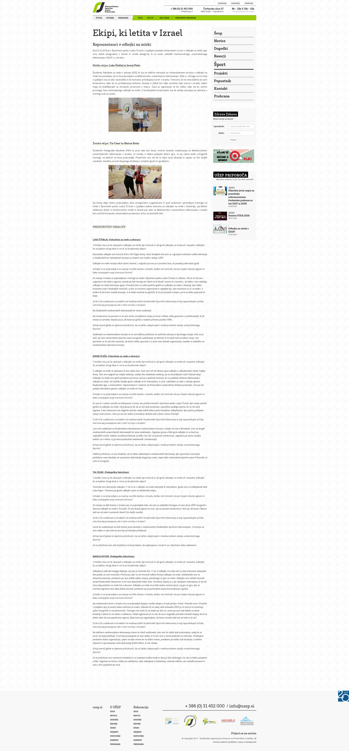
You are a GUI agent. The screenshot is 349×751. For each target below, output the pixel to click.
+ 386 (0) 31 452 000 (182, 8)
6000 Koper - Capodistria (212, 11)
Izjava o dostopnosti (247, 742)
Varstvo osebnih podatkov (225, 742)
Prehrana (123, 18)
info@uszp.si (187, 11)
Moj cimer (164, 18)
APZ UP (150, 18)
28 (255, 738)
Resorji (220, 56)
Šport (220, 64)
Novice (219, 40)
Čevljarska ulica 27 (213, 8)
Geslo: (221, 133)
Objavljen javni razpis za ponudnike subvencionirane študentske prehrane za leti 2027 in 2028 (241, 197)
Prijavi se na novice (243, 733)
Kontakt (221, 88)
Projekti (221, 73)
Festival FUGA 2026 (239, 215)
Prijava (233, 139)
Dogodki (221, 48)
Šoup (218, 33)
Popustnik (222, 80)
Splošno (231, 188)
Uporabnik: (219, 126)
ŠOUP (140, 18)
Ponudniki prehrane (185, 18)
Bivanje (110, 18)
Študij (99, 18)
